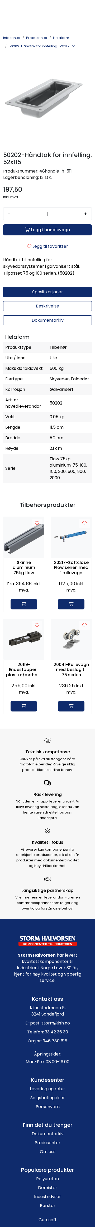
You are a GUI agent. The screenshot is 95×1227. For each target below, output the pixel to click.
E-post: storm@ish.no (47, 1023)
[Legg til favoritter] (37, 523)
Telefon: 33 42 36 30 (47, 1032)
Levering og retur (47, 1089)
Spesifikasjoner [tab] (47, 292)
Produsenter (47, 1143)
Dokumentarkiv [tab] (48, 320)
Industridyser (47, 1197)
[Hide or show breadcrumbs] (74, 46)
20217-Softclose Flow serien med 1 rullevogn (71, 567)
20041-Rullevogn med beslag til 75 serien (71, 669)
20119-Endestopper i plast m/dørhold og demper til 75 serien (23, 669)
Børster (47, 1206)
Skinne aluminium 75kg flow (24, 567)
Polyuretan (47, 1179)
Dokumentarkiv (48, 1134)
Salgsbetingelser (47, 1098)
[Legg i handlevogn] (24, 604)
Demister (47, 1188)
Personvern (48, 1107)
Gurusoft (48, 1220)
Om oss (47, 1152)
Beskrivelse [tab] (47, 306)
